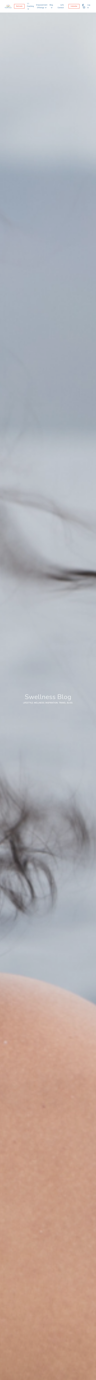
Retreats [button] (19, 6)
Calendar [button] (74, 6)
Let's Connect (61, 6)
